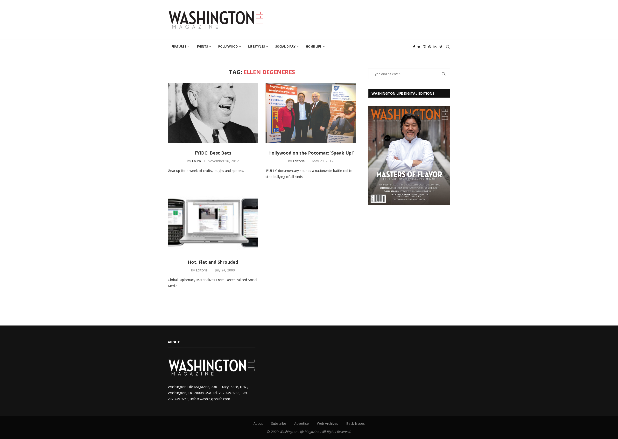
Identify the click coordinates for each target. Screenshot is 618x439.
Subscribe (278, 423)
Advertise (301, 423)
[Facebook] (414, 47)
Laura (196, 161)
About (258, 423)
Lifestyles (256, 46)
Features (178, 46)
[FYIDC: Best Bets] (213, 113)
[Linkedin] (435, 47)
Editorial (299, 161)
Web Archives (327, 423)
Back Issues (355, 423)
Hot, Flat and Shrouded (213, 262)
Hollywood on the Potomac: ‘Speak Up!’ (311, 153)
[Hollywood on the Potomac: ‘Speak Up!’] (311, 113)
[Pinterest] (429, 47)
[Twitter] (419, 47)
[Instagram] (424, 47)
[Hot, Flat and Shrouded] (213, 222)
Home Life (314, 46)
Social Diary (285, 46)
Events (202, 46)
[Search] (447, 47)
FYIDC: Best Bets (213, 153)
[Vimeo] (440, 47)
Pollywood (228, 46)
